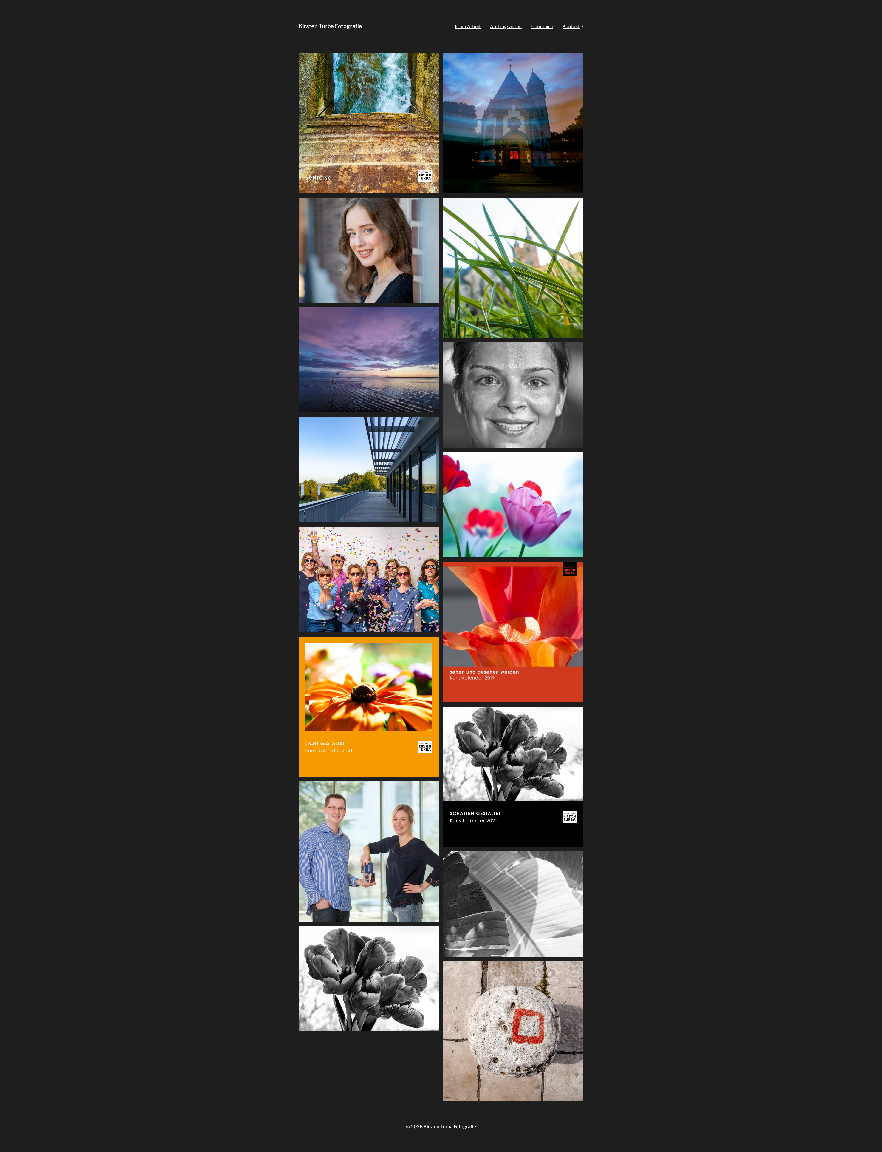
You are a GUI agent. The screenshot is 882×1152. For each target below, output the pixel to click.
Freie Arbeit (468, 26)
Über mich (542, 26)
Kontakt (571, 26)
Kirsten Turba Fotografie (330, 26)
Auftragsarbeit (506, 26)
